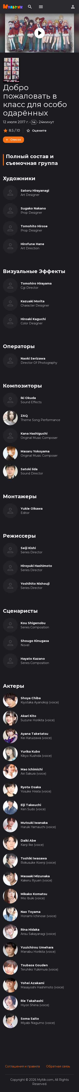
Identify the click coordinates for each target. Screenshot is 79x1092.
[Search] (29, 6)
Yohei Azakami (32, 983)
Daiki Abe (28, 840)
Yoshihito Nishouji (35, 584)
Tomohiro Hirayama (36, 283)
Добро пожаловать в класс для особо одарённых (35, 100)
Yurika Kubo (30, 751)
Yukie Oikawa (32, 508)
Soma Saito (30, 1019)
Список (15, 139)
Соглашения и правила (22, 1066)
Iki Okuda (28, 398)
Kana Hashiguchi (34, 433)
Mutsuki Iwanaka (34, 823)
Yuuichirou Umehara (37, 947)
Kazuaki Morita (32, 301)
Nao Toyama (30, 912)
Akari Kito (28, 716)
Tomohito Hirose (34, 226)
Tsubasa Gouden (34, 965)
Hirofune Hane (32, 244)
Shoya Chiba (31, 698)
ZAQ (24, 416)
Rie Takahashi (32, 1001)
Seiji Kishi (28, 548)
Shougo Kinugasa (35, 641)
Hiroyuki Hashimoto (36, 566)
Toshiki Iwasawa (34, 858)
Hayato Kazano (33, 659)
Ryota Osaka (31, 787)
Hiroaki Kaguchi (33, 319)
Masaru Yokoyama (35, 451)
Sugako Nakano (33, 208)
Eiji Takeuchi (31, 805)
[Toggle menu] (40, 6)
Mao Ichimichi (32, 769)
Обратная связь (58, 1066)
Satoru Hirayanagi (35, 190)
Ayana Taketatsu (34, 734)
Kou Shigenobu (33, 623)
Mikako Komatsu (34, 894)
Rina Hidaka (30, 930)
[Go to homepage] (13, 7)
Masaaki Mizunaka (35, 876)
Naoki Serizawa (33, 358)
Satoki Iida (29, 469)
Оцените (39, 130)
